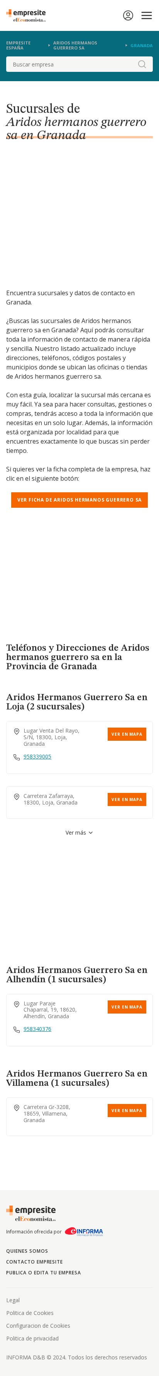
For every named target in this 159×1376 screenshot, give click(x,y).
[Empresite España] (29, 15)
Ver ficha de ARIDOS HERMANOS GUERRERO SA (79, 500)
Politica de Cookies (30, 1312)
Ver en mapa (127, 734)
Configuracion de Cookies (38, 1325)
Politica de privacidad (32, 1338)
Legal (13, 1300)
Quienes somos (27, 1251)
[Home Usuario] (128, 15)
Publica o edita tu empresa (43, 1272)
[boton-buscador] (142, 64)
